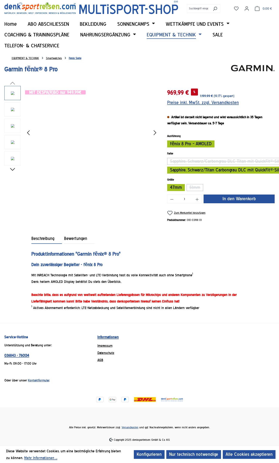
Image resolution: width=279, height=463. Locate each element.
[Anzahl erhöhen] (197, 199)
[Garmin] (253, 71)
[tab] (46, 239)
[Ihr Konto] (247, 8)
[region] (81, 133)
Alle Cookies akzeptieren (249, 454)
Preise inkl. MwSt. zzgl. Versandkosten (203, 102)
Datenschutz (105, 353)
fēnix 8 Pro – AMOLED (191, 143)
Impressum (104, 346)
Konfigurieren (149, 454)
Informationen (108, 337)
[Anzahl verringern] (171, 199)
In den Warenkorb (239, 198)
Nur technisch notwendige (193, 454)
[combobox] (198, 8)
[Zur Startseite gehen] (91, 7)
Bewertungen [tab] (75, 238)
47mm (176, 187)
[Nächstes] (155, 133)
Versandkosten (130, 427)
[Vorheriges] (28, 133)
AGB (100, 360)
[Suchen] (215, 8)
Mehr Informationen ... (40, 458)
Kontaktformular (38, 380)
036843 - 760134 (16, 355)
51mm (196, 188)
